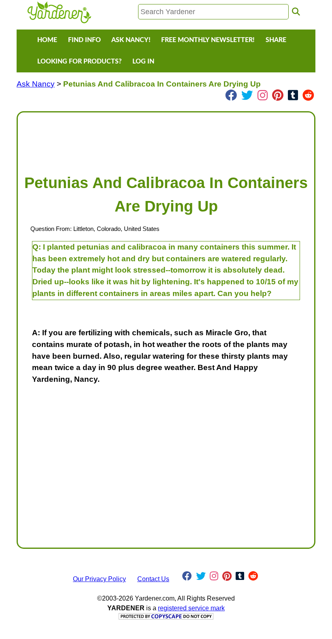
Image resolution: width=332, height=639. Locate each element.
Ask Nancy (36, 84)
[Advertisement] (166, 139)
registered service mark (191, 608)
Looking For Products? (79, 61)
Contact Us (153, 579)
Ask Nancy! (131, 40)
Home (47, 40)
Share (276, 40)
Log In (143, 61)
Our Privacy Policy (99, 579)
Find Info (84, 40)
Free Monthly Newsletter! (208, 40)
